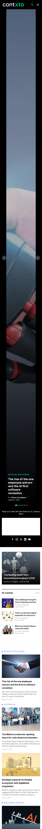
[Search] (32, 4)
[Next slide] (37, 258)
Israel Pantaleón (23, 618)
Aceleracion (9, 704)
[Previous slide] (4, 258)
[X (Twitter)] (21, 539)
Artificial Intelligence (14, 651)
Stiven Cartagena (18, 497)
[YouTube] (29, 539)
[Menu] (37, 4)
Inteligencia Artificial (14, 803)
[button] (16, 505)
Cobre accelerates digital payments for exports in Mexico (25, 615)
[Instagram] (17, 539)
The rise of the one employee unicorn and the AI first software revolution (21, 486)
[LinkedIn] (25, 539)
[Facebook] (12, 539)
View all (37, 593)
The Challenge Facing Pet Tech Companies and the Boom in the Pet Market (25, 602)
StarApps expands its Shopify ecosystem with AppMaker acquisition (17, 782)
